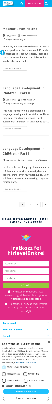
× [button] (49, 342)
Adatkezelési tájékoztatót (26, 298)
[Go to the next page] (45, 204)
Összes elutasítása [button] (26, 398)
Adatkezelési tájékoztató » (27, 362)
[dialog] (26, 371)
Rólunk (6, 336)
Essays (31, 103)
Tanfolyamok (9, 323)
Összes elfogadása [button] (26, 391)
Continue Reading (16, 67)
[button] (2, 52)
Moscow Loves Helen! (20, 29)
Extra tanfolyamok (13, 329)
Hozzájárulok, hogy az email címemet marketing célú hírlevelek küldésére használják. (27, 307)
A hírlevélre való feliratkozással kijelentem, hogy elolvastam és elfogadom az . (26, 295)
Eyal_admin (11, 35)
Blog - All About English (16, 39)
